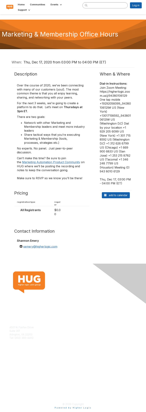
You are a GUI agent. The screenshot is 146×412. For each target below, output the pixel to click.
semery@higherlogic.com (40, 246)
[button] (56, 4)
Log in (135, 5)
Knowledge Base (19, 364)
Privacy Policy (17, 395)
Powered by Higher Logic (73, 407)
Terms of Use (17, 391)
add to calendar (117, 195)
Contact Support (19, 341)
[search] (86, 5)
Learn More (16, 368)
